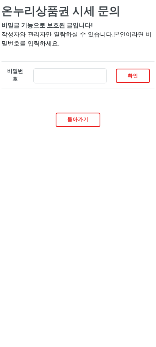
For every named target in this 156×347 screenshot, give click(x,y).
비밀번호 (15, 75)
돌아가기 (78, 119)
